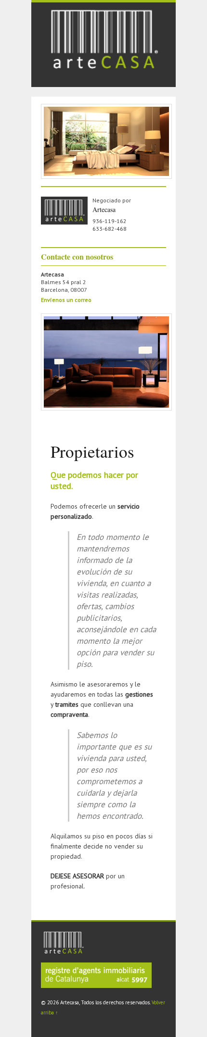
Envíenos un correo (66, 299)
